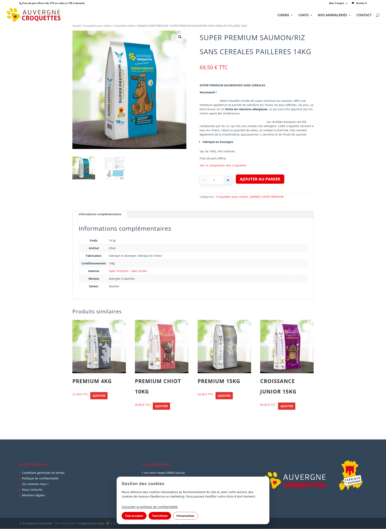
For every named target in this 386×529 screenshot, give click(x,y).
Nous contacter (32, 489)
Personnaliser (185, 515)
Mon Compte (336, 3)
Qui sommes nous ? (35, 484)
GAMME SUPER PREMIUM (152, 26)
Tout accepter (134, 515)
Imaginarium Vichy (91, 523)
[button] (180, 37)
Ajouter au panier (260, 179)
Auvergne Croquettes (37, 523)
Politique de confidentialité (40, 478)
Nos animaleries (332, 15)
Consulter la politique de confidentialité (150, 507)
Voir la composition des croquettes (223, 165)
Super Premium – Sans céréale (128, 271)
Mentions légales (33, 495)
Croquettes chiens (124, 26)
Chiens (283, 15)
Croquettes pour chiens (97, 26)
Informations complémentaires (100, 214)
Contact (364, 15)
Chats (303, 15)
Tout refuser (160, 515)
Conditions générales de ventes (43, 473)
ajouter (99, 396)
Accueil (76, 26)
